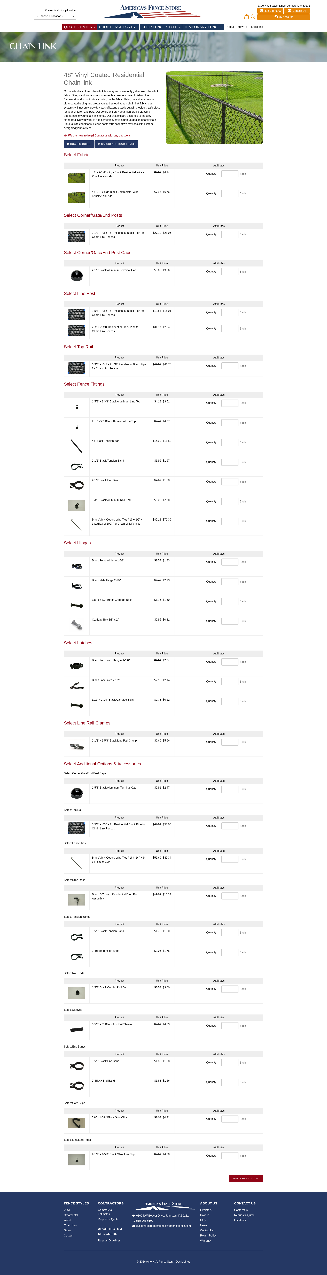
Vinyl (67, 1210)
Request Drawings (109, 1240)
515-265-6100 (273, 10)
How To (242, 26)
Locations (257, 26)
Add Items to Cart (246, 1178)
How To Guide (80, 144)
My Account (286, 17)
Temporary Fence (204, 27)
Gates (67, 1230)
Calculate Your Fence (117, 144)
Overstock (206, 1210)
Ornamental (71, 1215)
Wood (67, 1220)
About (230, 26)
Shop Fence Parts (119, 27)
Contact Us (299, 10)
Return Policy (208, 1235)
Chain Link (70, 1225)
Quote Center (80, 27)
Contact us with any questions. (99, 135)
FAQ (203, 1220)
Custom (68, 1235)
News (203, 1225)
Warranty (205, 1240)
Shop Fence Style (162, 27)
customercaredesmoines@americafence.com (163, 1225)
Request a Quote (108, 1219)
